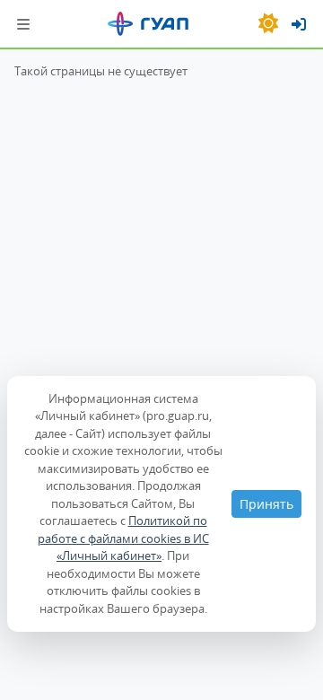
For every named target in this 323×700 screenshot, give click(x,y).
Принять (266, 503)
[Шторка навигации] (23, 24)
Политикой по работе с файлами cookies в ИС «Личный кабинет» (123, 538)
